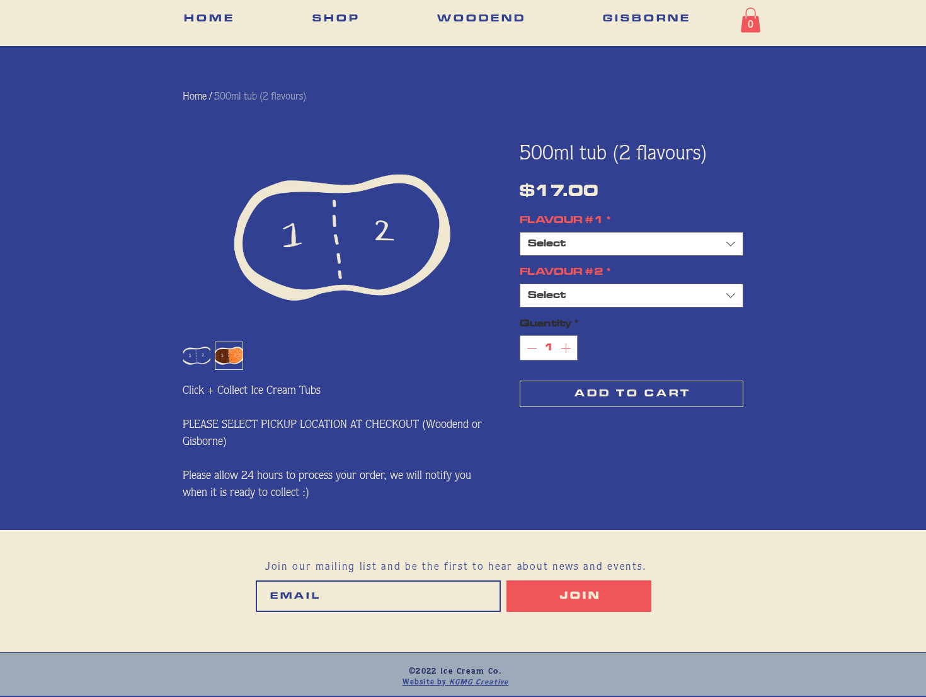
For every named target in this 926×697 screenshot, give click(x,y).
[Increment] (567, 348)
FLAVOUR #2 (565, 272)
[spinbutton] (548, 348)
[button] (750, 20)
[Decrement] (530, 348)
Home (195, 97)
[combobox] (631, 244)
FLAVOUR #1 (565, 221)
